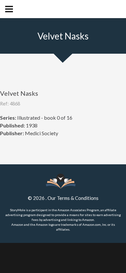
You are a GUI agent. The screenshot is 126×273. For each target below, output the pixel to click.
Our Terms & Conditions (73, 198)
